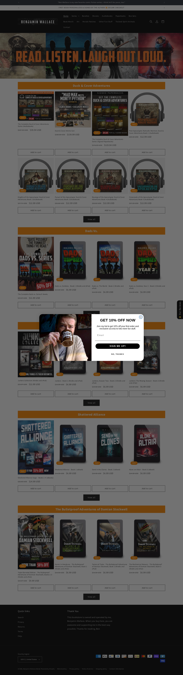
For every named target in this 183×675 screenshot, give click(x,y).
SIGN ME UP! (118, 346)
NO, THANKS (117, 354)
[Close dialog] (140, 317)
